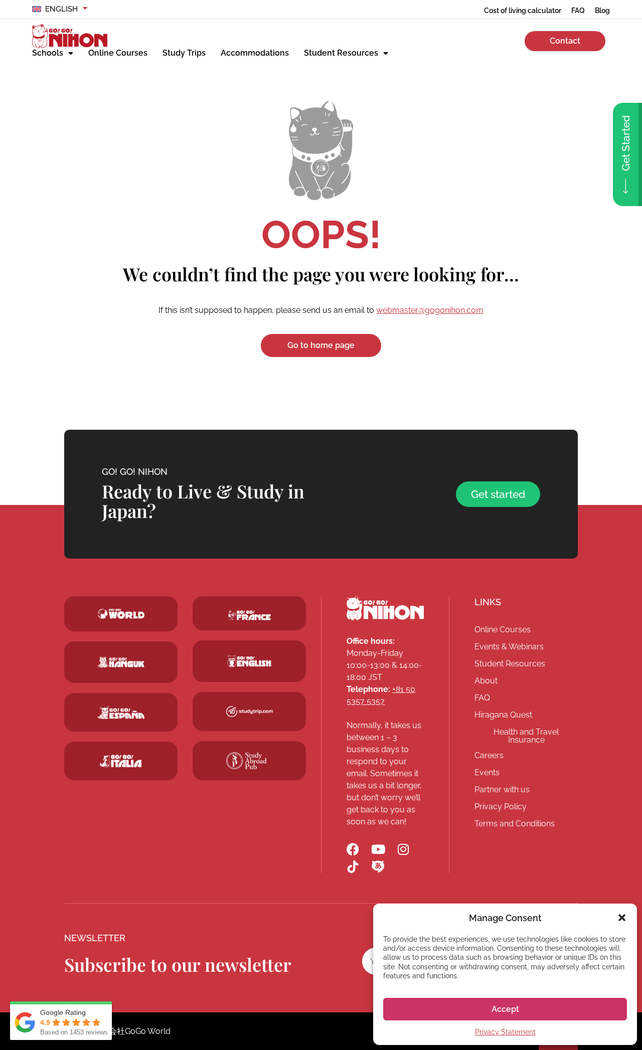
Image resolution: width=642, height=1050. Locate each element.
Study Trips (184, 53)
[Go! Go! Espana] (121, 712)
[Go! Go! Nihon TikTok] (353, 866)
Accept (505, 1009)
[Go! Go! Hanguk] (121, 662)
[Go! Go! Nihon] (69, 36)
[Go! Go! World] (121, 614)
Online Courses (117, 53)
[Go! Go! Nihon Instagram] (403, 849)
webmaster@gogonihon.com (430, 310)
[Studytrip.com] (249, 615)
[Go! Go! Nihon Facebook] (353, 849)
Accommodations (255, 53)
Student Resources (341, 53)
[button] (622, 918)
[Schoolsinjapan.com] (249, 661)
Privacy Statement (505, 1032)
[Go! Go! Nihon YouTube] (378, 849)
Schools (47, 53)
